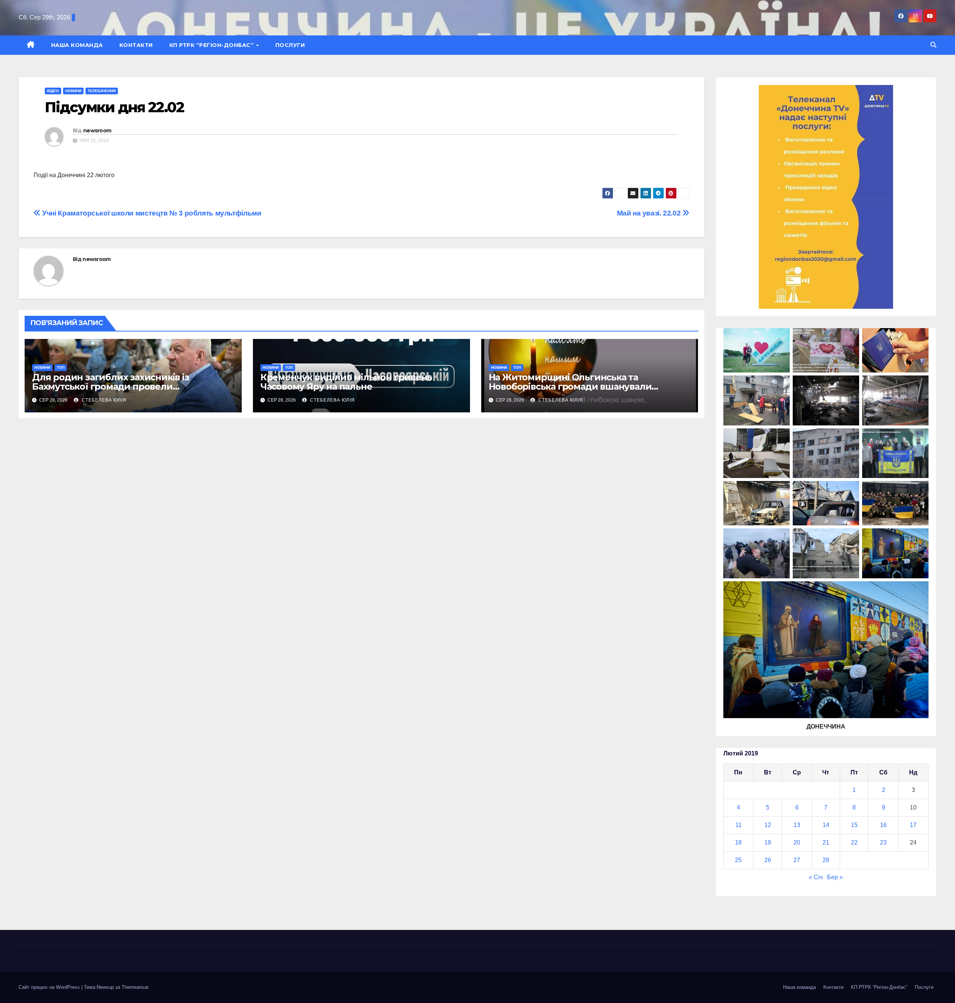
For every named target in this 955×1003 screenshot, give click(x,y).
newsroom (97, 130)
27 (796, 860)
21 (826, 842)
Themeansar (135, 987)
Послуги (290, 45)
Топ (61, 367)
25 (738, 860)
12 (767, 825)
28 (826, 860)
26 (767, 860)
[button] (933, 45)
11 (738, 825)
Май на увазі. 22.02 (649, 213)
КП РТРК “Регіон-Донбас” (212, 45)
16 (883, 825)
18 (738, 842)
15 (854, 825)
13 (796, 825)
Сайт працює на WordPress (50, 987)
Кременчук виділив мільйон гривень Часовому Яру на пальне (346, 382)
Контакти (136, 45)
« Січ (816, 877)
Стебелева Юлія (103, 400)
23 (883, 842)
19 (767, 842)
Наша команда (77, 45)
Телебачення (102, 91)
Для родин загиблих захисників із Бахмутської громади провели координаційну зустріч (110, 386)
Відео (53, 91)
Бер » (835, 877)
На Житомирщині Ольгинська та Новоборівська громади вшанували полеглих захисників (570, 386)
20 (796, 842)
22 (854, 842)
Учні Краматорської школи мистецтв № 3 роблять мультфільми (151, 213)
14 (826, 825)
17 (913, 825)
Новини (73, 91)
